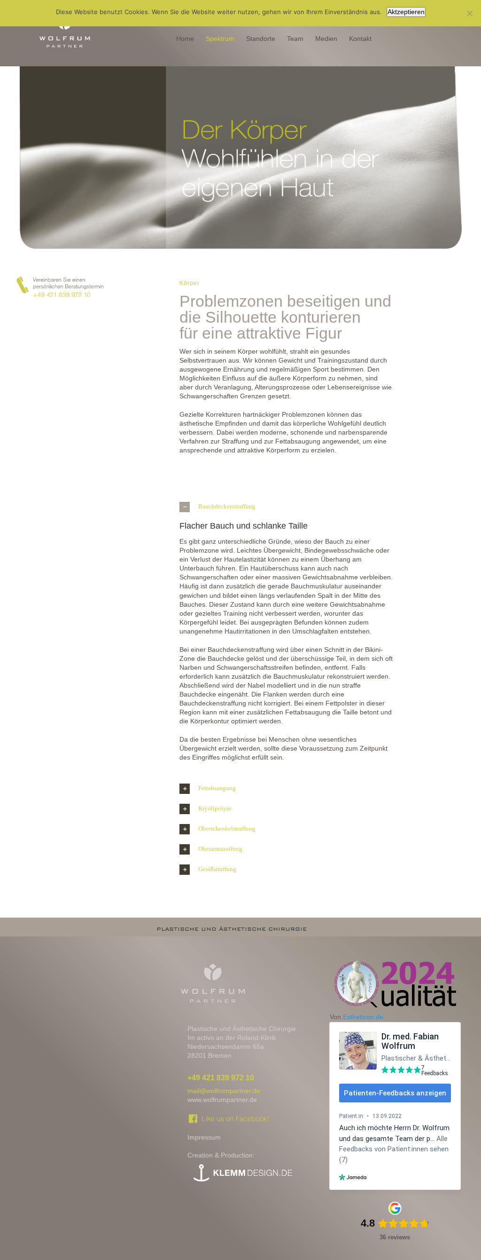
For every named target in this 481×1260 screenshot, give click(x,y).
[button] (286, 507)
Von (356, 1017)
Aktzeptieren (406, 12)
